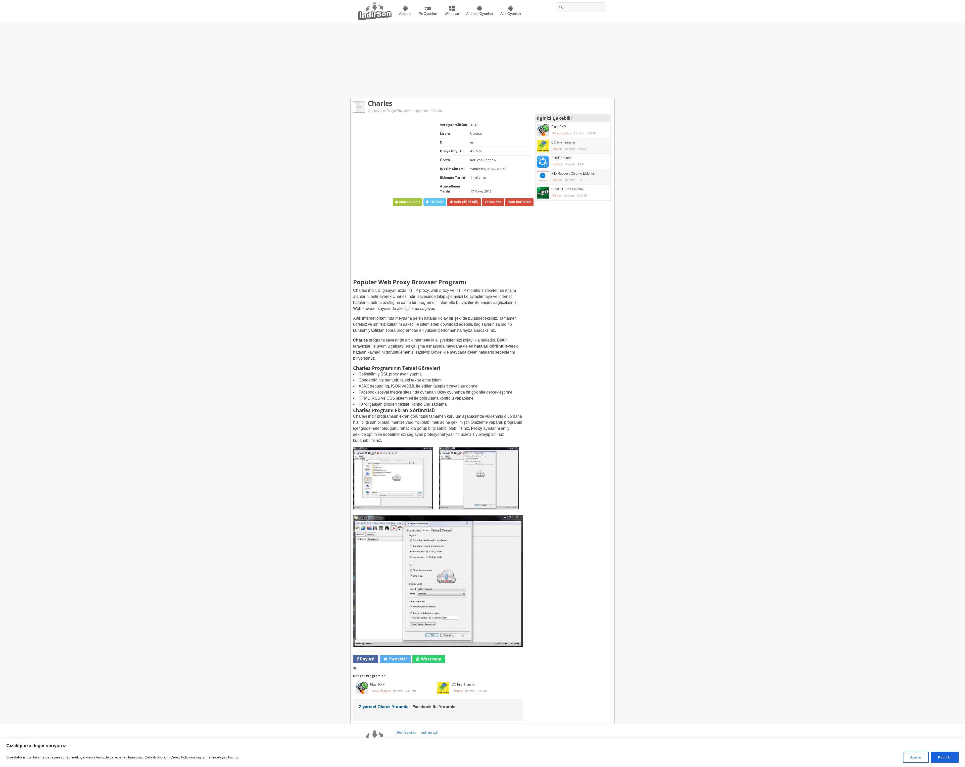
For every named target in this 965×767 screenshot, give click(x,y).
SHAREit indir (561, 158)
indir (465, 202)
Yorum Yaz (493, 202)
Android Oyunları (479, 14)
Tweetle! (397, 659)
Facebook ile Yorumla (433, 706)
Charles (380, 103)
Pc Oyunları (428, 14)
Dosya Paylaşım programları (407, 111)
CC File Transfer (463, 684)
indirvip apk (429, 732)
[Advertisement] (482, 60)
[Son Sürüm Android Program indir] (375, 19)
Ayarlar (916, 757)
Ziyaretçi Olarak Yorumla (383, 706)
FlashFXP (377, 684)
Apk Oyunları (510, 14)
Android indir (409, 202)
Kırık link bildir (519, 202)
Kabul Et (944, 757)
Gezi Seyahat (406, 732)
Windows (452, 14)
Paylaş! (366, 659)
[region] (482, 752)
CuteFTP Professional (567, 189)
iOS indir (436, 202)
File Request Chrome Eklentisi (573, 173)
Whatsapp (431, 659)
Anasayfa (375, 111)
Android (405, 14)
